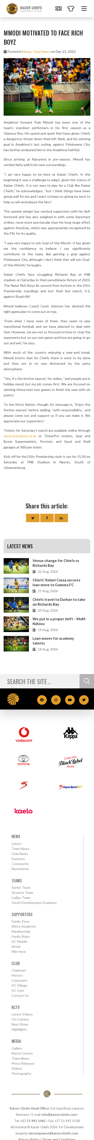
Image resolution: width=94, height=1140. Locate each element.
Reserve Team (22, 892)
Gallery (17, 1048)
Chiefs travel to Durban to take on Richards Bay (59, 601)
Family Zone (20, 921)
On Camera (20, 1019)
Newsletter (20, 869)
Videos (17, 1068)
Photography (21, 1073)
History (17, 975)
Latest (16, 844)
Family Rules (21, 936)
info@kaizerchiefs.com (59, 1114)
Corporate (19, 980)
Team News (41, 51)
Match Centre (22, 1053)
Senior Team (21, 887)
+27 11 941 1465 (33, 1121)
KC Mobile (19, 941)
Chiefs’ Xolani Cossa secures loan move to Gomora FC (56, 582)
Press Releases (23, 1063)
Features (18, 859)
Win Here (19, 951)
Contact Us (20, 995)
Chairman (19, 970)
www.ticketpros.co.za (20, 436)
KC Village (19, 985)
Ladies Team (21, 897)
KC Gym (18, 990)
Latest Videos (22, 1014)
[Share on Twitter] (33, 518)
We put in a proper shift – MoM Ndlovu (59, 621)
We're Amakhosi (24, 926)
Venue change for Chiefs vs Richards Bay (56, 562)
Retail (16, 946)
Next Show (20, 1024)
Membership (21, 931)
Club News (20, 854)
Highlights (19, 1029)
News (26, 51)
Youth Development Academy (34, 903)
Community (20, 864)
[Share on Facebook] (47, 518)
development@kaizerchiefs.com (53, 1133)
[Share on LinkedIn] (61, 518)
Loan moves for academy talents (53, 640)
